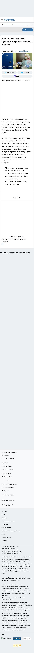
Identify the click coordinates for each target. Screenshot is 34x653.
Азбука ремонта (5, 25)
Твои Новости (5, 455)
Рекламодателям (6, 537)
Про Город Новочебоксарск (9, 452)
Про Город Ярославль (7, 469)
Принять (27, 30)
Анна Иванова (24, 51)
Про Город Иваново (7, 466)
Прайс (3, 534)
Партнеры (4, 540)
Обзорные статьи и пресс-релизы (10, 531)
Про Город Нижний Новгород (9, 484)
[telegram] (20, 197)
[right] (32, 25)
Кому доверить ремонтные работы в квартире (14, 241)
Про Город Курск (6, 473)
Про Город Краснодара (8, 495)
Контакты (4, 517)
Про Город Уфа (6, 480)
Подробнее (5, 595)
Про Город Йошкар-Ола (8, 458)
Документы (28, 25)
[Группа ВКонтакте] (9, 72)
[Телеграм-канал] (24, 72)
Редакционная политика (8, 521)
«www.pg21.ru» (14, 546)
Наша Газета (5, 463)
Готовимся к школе (17, 25)
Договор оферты (6, 527)
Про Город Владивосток (8, 490)
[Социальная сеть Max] (17, 76)
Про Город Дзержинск (7, 487)
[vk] (14, 197)
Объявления (5, 524)
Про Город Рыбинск (7, 476)
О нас (3, 514)
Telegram (4, 511)
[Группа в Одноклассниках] (6, 505)
